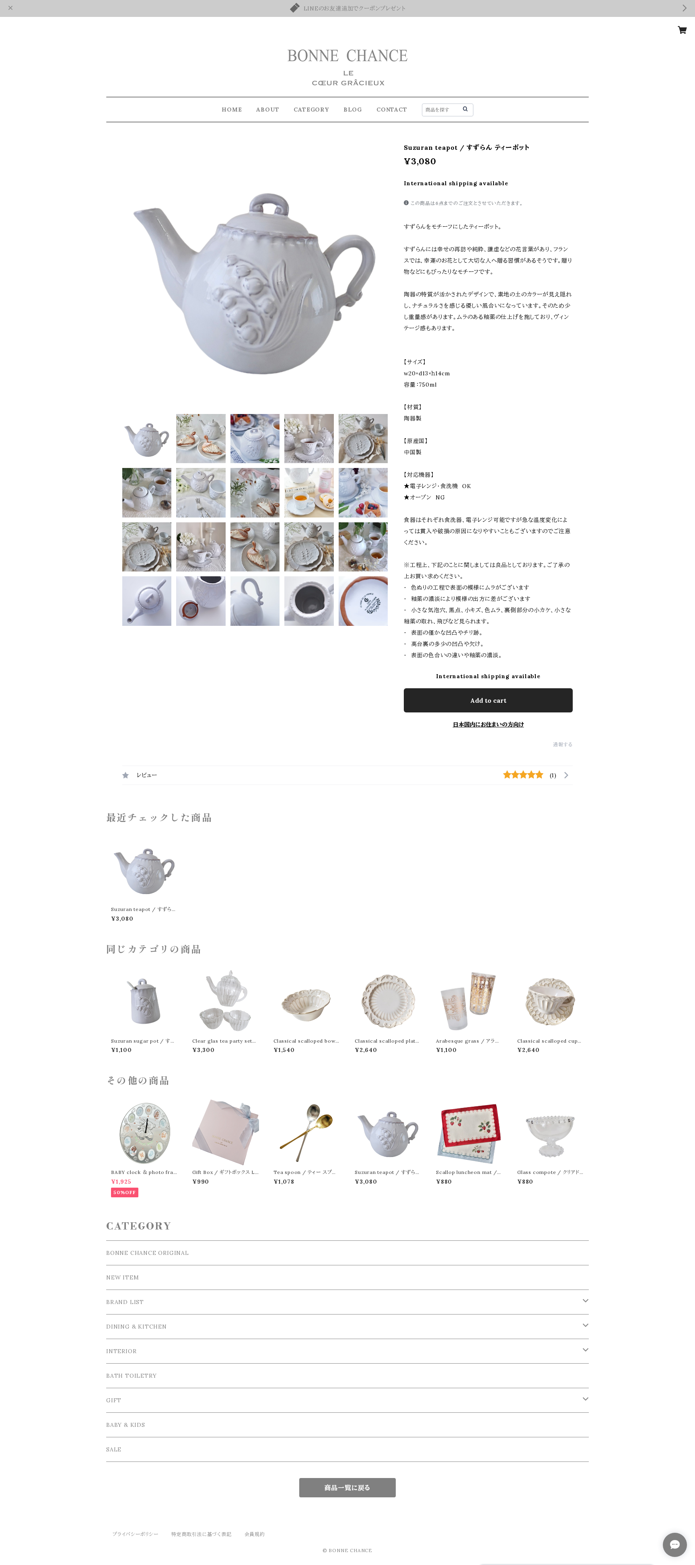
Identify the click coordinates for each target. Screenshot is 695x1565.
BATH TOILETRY (131, 1375)
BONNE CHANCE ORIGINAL (147, 1253)
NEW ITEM (122, 1277)
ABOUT (267, 109)
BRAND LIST (125, 1302)
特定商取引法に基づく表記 (201, 1534)
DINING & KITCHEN (136, 1326)
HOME (232, 109)
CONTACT (391, 109)
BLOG (352, 109)
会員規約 (255, 1534)
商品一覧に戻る (348, 1488)
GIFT (113, 1400)
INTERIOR (121, 1351)
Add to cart (488, 700)
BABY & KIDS (125, 1424)
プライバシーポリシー (135, 1534)
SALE (113, 1449)
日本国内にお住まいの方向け (488, 724)
